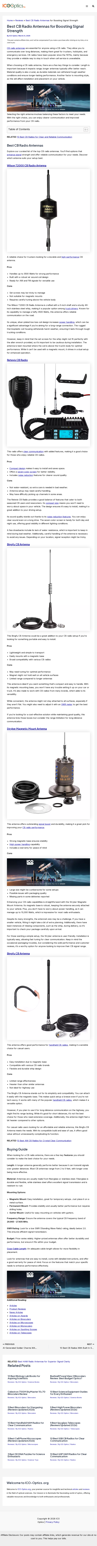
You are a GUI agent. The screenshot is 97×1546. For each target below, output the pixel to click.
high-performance (70, 257)
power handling (66, 322)
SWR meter (66, 704)
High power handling (19, 844)
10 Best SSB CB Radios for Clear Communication (67, 1439)
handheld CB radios (58, 1045)
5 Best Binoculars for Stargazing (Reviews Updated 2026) (25, 1408)
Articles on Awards (18, 1316)
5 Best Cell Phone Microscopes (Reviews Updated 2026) (24, 1439)
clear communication (33, 451)
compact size (52, 503)
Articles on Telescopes (20, 1333)
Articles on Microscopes (21, 1322)
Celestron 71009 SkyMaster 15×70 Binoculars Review (26, 1392)
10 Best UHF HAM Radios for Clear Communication (68, 1455)
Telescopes (75, 1429)
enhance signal (14, 154)
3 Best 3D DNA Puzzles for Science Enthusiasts (26, 1455)
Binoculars (74, 1382)
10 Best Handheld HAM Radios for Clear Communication (26, 1423)
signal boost (45, 824)
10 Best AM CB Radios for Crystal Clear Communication (44, 1140)
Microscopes (33, 1444)
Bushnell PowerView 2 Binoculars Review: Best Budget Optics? (68, 1377)
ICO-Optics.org (24, 1489)
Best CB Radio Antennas (37, 20)
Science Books (33, 1382)
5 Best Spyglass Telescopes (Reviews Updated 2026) (65, 1423)
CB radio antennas (16, 48)
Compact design (17, 468)
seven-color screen (27, 472)
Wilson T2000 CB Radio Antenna (26, 165)
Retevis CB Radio (17, 359)
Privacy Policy (52, 1522)
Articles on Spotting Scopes (23, 1329)
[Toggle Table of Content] (84, 129)
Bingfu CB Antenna (18, 544)
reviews (86, 1489)
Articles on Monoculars (20, 1326)
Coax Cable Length (16, 1248)
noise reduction (25, 475)
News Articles (16, 1312)
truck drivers (71, 308)
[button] (93, 6)
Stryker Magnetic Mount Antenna (27, 728)
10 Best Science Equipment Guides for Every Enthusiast (69, 1392)
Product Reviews (17, 1309)
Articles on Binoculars (20, 1319)
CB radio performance (33, 827)
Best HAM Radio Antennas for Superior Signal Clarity (44, 1361)
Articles (13, 1305)
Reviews (11, 1382)
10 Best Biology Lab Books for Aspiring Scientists (24, 1377)
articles (75, 1489)
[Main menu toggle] (87, 6)
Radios (30, 1429)
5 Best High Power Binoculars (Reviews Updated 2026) (66, 1408)
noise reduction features (59, 516)
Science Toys (33, 1460)
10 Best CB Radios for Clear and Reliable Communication (44, 137)
